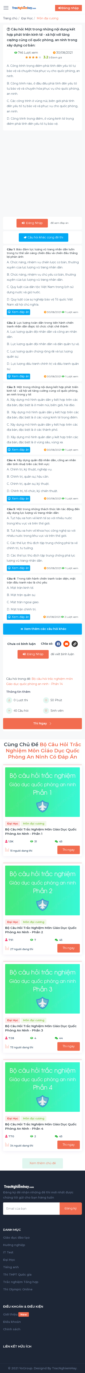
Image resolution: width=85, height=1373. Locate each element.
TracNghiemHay (64, 1368)
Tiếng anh (11, 1267)
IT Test (8, 1252)
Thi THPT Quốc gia (17, 1274)
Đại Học (9, 1260)
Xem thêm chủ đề (43, 1163)
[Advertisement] (42, 174)
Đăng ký (71, 1208)
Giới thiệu (15, 1314)
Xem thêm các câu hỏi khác (45, 629)
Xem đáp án (20, 312)
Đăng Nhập (34, 223)
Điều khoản (12, 1322)
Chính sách (11, 1329)
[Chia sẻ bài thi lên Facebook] (59, 644)
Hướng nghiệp (14, 1245)
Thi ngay (69, 850)
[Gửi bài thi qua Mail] (67, 644)
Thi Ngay (40, 723)
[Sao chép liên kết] (75, 644)
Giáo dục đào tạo (16, 1237)
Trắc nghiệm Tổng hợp (20, 1282)
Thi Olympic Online (17, 1289)
